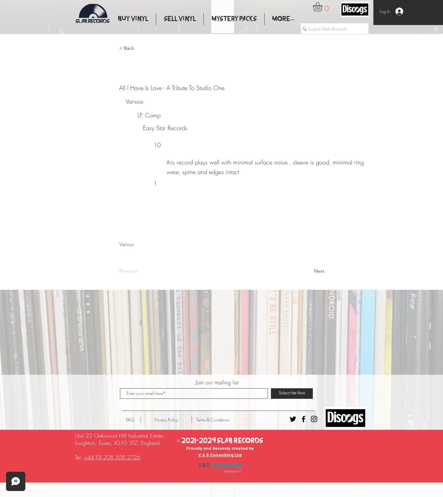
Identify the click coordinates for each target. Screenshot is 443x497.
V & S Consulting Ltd (220, 455)
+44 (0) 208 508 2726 (112, 457)
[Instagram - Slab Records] (314, 419)
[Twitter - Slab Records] (293, 419)
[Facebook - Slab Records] (303, 419)
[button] (323, 6)
